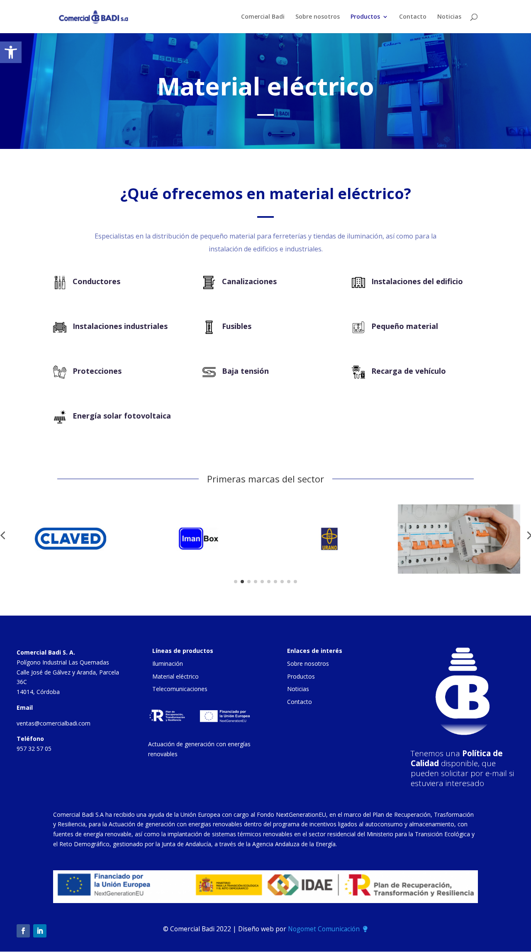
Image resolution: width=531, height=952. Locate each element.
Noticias (449, 17)
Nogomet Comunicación (324, 929)
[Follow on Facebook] (23, 930)
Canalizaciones (249, 281)
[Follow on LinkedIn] (39, 930)
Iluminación (167, 663)
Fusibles (236, 326)
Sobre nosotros (317, 17)
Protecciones (97, 371)
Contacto (412, 17)
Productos (365, 17)
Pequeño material (404, 326)
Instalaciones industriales (120, 326)
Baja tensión (245, 371)
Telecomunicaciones (179, 689)
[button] (11, 52)
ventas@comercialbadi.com (53, 723)
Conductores (96, 281)
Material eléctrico (175, 676)
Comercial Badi (263, 17)
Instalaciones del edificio (417, 281)
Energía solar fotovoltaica (122, 416)
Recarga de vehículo (408, 371)
